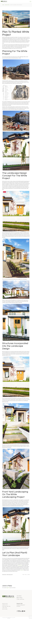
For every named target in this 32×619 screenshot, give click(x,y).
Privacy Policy (5, 603)
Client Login (4, 607)
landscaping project (9, 574)
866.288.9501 (19, 595)
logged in (7, 587)
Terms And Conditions (6, 606)
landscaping (4, 574)
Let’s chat (18, 606)
